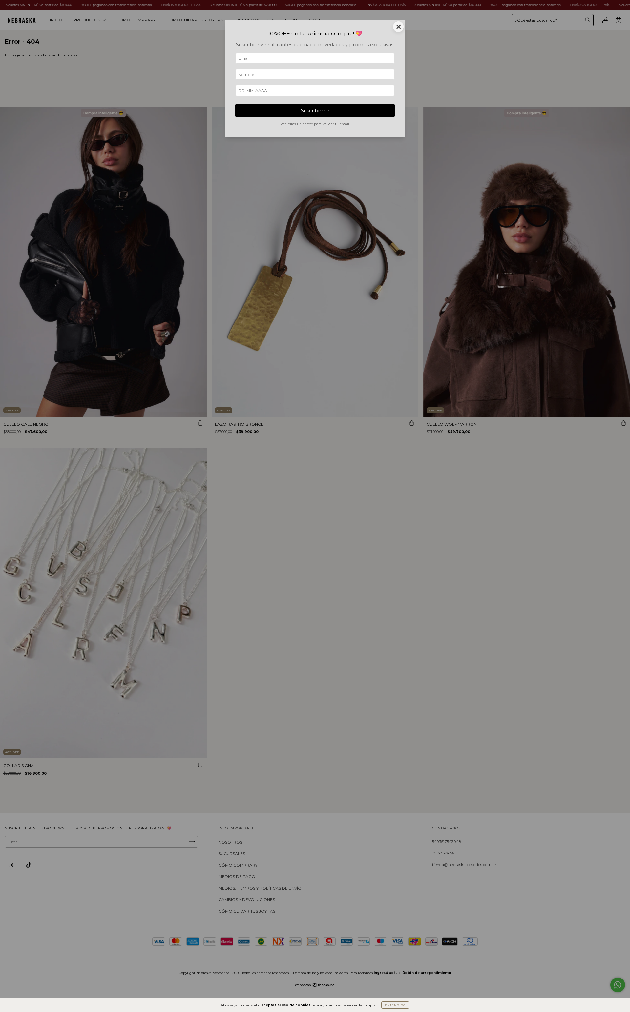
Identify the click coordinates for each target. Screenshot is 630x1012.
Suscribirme (315, 111)
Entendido (395, 1005)
